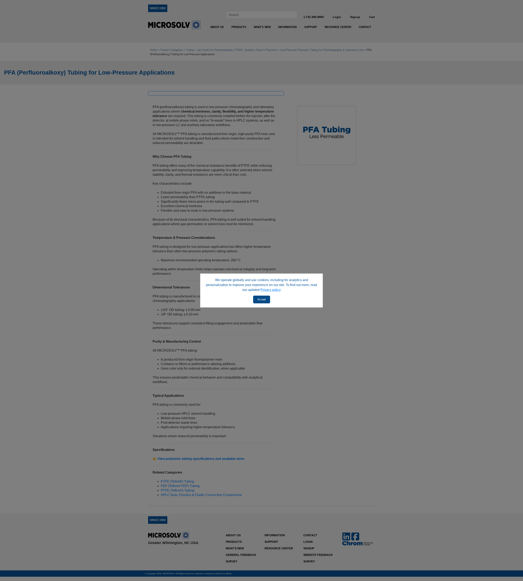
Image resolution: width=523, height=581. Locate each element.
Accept (261, 299)
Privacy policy (270, 290)
